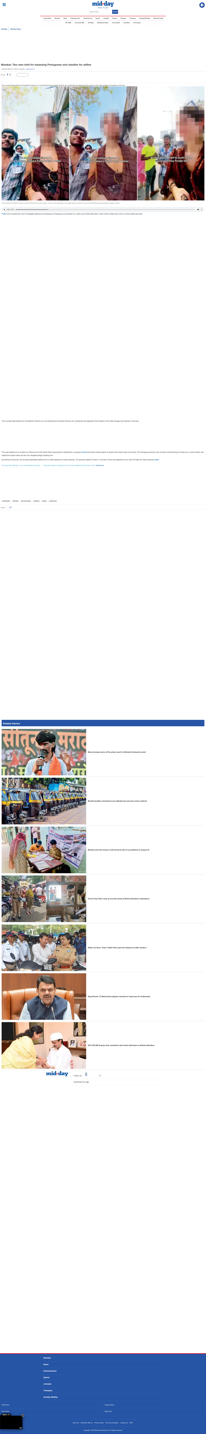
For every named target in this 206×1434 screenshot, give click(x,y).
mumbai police (6, 501)
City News (126, 23)
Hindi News (5, 1405)
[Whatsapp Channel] (16, 79)
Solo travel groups (26, 501)
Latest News (47, 18)
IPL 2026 (68, 23)
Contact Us (124, 1423)
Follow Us (24, 75)
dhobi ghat (15, 501)
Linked (14, 75)
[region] (103, 47)
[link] (5, 1415)
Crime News (116, 23)
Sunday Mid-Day (144, 18)
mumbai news (52, 501)
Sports (97, 18)
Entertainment (75, 18)
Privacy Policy (99, 1423)
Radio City (108, 1411)
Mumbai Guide (158, 18)
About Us (76, 1423)
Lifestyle (106, 18)
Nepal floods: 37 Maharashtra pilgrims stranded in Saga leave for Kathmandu (119, 996)
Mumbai (57, 18)
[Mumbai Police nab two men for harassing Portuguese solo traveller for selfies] (11, 1422)
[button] (18, 4)
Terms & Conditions (112, 1423)
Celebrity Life (87, 18)
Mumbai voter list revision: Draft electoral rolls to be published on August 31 (118, 850)
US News (91, 23)
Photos (114, 18)
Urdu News (5, 1411)
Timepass (132, 18)
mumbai (44, 501)
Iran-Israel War (79, 23)
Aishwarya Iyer (30, 69)
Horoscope (137, 23)
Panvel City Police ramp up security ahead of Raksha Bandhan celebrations (118, 899)
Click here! (100, 465)
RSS (131, 1423)
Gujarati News (109, 1405)
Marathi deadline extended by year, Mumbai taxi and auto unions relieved (117, 801)
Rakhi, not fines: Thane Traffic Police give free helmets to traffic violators (117, 948)
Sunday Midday (50, 1397)
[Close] (22, 1415)
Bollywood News (102, 23)
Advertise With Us (87, 1423)
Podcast (123, 18)
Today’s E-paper (103, 7)
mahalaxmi (36, 501)
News (65, 18)
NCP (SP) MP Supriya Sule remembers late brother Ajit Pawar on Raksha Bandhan (121, 1045)
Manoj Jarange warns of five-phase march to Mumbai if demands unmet (117, 752)
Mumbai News (15, 29)
